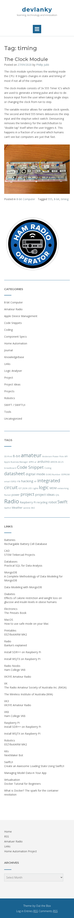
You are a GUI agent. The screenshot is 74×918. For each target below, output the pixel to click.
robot (52, 502)
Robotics (9, 398)
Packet (7, 495)
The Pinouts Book (15, 613)
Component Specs (15, 336)
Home (8, 831)
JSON (24, 488)
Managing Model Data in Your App (25, 773)
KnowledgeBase (14, 357)
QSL (57, 495)
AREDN (53, 462)
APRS (31, 462)
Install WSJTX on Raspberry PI (22, 659)
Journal (8, 350)
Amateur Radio (13, 309)
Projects (9, 391)
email (7, 481)
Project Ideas (12, 384)
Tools (7, 412)
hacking (27, 481)
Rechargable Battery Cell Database (25, 544)
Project (8, 377)
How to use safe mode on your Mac (26, 623)
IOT (20, 488)
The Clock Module (26, 59)
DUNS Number (53, 474)
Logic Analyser (13, 371)
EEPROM (65, 474)
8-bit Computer (26, 199)
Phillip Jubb (42, 64)
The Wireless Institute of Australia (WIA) (28, 694)
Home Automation (15, 343)
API (66, 456)
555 (50, 199)
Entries (31, 911)
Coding (8, 330)
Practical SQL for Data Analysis (23, 565)
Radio (11, 501)
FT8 (18, 481)
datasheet (14, 473)
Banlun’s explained (15, 645)
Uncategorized (13, 418)
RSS (6, 836)
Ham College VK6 (14, 670)
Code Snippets (13, 323)
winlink (26, 508)
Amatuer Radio (13, 841)
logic (44, 487)
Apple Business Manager (16, 462)
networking (62, 488)
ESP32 (13, 481)
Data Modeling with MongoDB (23, 587)
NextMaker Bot (13, 755)
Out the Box (43, 906)
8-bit (56, 199)
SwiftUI (7, 508)
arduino (43, 461)
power (16, 494)
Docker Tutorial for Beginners (22, 783)
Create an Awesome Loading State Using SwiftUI (34, 766)
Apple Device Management (20, 316)
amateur (31, 455)
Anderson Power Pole (53, 456)
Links (7, 364)
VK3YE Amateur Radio (17, 676)
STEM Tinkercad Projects (19, 554)
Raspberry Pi (28, 502)
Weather (17, 507)
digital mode (35, 474)
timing (64, 199)
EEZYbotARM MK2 (15, 634)
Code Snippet (30, 467)
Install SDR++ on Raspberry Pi (22, 652)
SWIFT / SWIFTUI (14, 405)
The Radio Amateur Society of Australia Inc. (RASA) (35, 687)
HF (35, 481)
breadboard (10, 468)
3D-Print (8, 456)
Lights (35, 488)
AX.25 (60, 462)
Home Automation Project (20, 851)
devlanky (37, 9)
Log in (20, 911)
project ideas (45, 494)
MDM (53, 488)
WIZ (33, 508)
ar (36, 462)
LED (30, 488)
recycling (42, 502)
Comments (48, 911)
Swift (62, 502)
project (27, 494)
